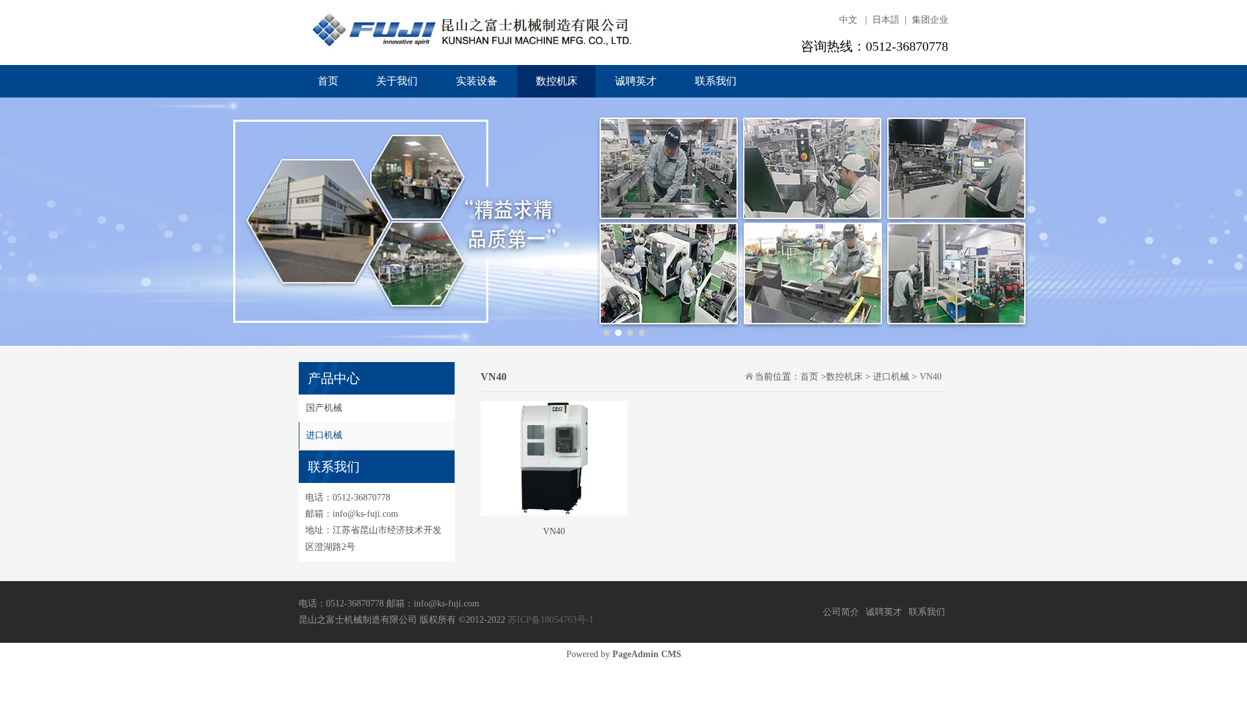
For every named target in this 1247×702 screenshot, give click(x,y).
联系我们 (716, 80)
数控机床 (556, 80)
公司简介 (841, 612)
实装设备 (477, 80)
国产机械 (324, 408)
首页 (328, 80)
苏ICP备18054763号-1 (551, 620)
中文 (848, 20)
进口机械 (324, 435)
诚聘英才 (636, 80)
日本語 (886, 20)
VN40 (931, 377)
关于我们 (397, 80)
